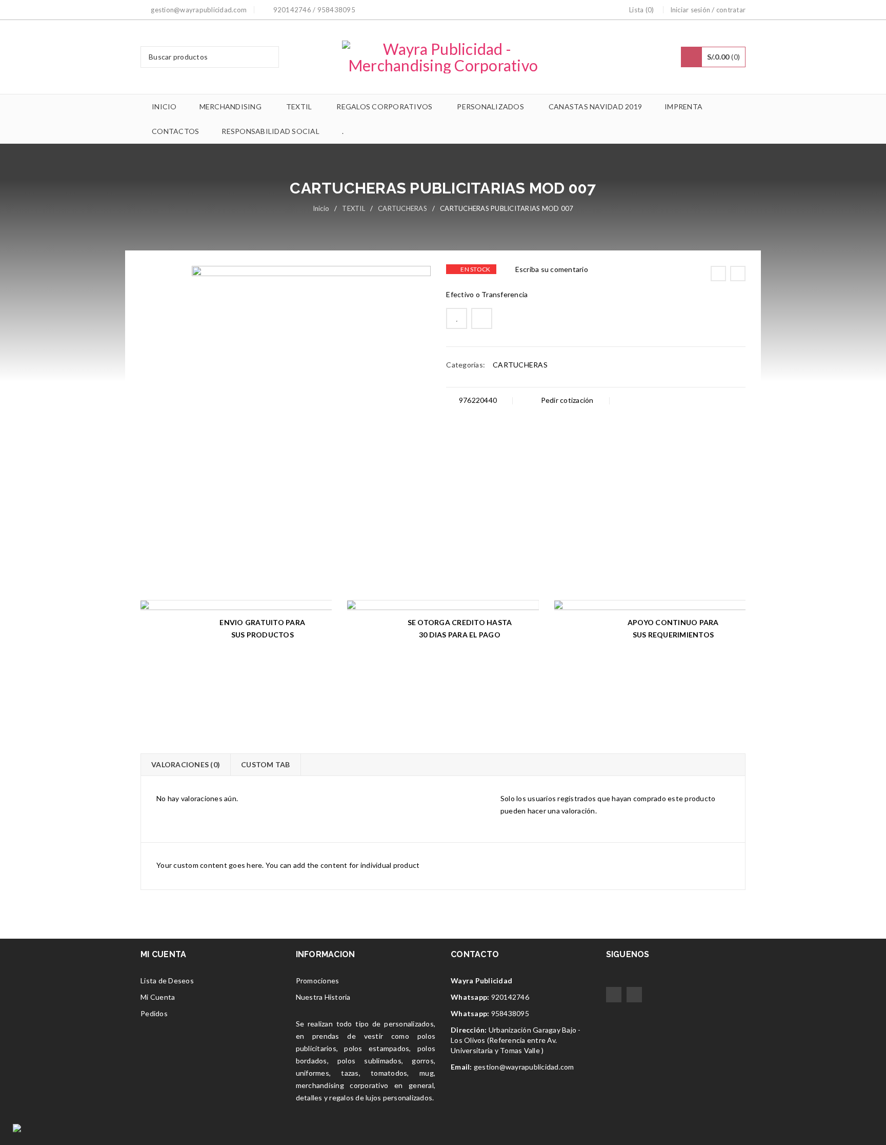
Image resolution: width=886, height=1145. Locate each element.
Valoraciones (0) (185, 764)
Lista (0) (641, 10)
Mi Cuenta (157, 997)
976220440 (477, 400)
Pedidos (154, 1013)
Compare (481, 318)
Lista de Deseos (167, 980)
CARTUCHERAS (402, 208)
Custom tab (265, 764)
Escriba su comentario (551, 269)
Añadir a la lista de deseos (456, 318)
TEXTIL (353, 208)
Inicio (321, 208)
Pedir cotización (566, 400)
